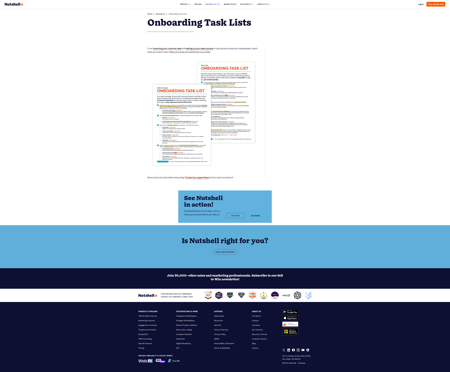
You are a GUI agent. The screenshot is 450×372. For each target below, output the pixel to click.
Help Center (219, 316)
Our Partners (257, 329)
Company (256, 325)
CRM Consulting (145, 339)
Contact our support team (197, 177)
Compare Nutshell (183, 334)
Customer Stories (259, 339)
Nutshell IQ (143, 334)
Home (149, 14)
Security (217, 325)
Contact (255, 320)
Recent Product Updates (186, 325)
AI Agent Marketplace (185, 320)
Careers (255, 348)
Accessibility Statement (224, 343)
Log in (421, 4)
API (177, 348)
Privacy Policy (220, 334)
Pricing (141, 348)
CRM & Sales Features (147, 316)
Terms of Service (221, 329)
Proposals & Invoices (147, 329)
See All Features (145, 343)
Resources (160, 14)
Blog (254, 343)
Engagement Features (147, 325)
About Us (256, 311)
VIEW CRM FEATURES (225, 252)
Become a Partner (259, 334)
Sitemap (301, 363)
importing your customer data (167, 48)
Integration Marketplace (186, 316)
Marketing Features (146, 320)
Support (218, 311)
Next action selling (184, 329)
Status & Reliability (222, 348)
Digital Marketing (183, 343)
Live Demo (256, 316)
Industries (180, 339)
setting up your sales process (199, 48)
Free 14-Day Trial (435, 4)
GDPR (216, 339)
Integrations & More (187, 311)
